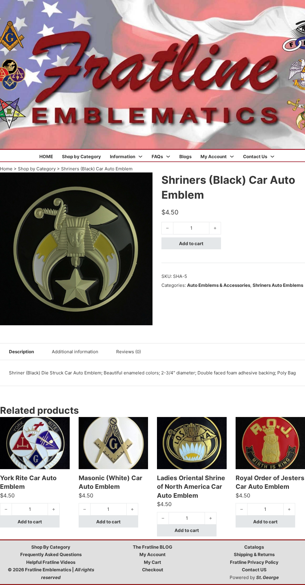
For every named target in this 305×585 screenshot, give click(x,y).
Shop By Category (50, 547)
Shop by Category (81, 156)
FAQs (157, 156)
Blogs (185, 156)
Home (6, 169)
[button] (144, 180)
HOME (46, 156)
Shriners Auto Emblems (278, 285)
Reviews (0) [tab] (128, 351)
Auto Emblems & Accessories (218, 285)
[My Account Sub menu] (232, 156)
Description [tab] (21, 351)
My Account (213, 156)
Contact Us (255, 156)
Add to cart (191, 243)
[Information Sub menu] (140, 156)
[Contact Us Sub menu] (272, 156)
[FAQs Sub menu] (168, 156)
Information (122, 156)
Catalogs (254, 547)
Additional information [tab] (75, 351)
